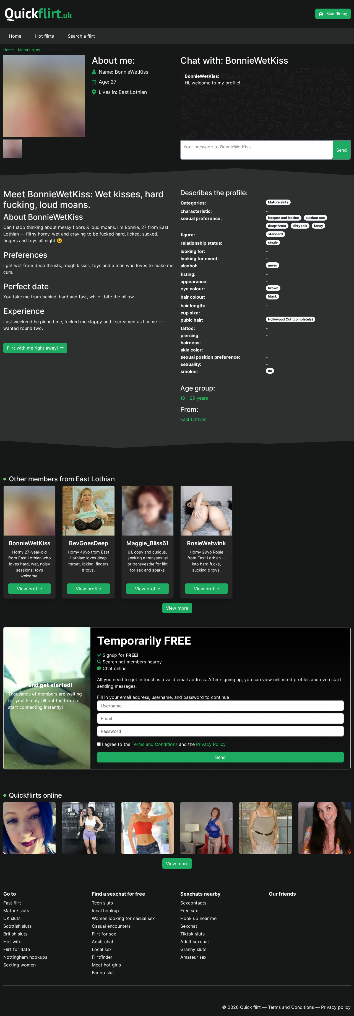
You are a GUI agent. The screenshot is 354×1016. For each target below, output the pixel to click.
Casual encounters (111, 926)
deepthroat (277, 226)
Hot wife (12, 941)
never (272, 265)
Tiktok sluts (192, 934)
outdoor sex (315, 218)
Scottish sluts (17, 926)
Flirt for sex (104, 934)
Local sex (102, 949)
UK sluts (11, 918)
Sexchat (188, 926)
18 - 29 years (194, 398)
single (273, 242)
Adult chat (102, 941)
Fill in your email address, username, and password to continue (163, 697)
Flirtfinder (102, 957)
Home (15, 36)
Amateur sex (193, 957)
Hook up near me (198, 918)
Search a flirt (81, 36)
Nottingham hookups (25, 957)
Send (220, 757)
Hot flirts (44, 36)
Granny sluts (193, 949)
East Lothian (193, 419)
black (272, 296)
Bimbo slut (103, 972)
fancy (318, 226)
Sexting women (19, 965)
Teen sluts (102, 903)
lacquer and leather (283, 218)
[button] (44, 96)
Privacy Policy (210, 744)
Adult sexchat (194, 941)
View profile (29, 588)
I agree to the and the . (164, 744)
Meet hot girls (106, 965)
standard (275, 234)
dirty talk (300, 226)
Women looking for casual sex (123, 918)
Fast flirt (12, 903)
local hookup (105, 910)
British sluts (15, 934)
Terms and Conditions (155, 744)
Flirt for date (16, 949)
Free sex (189, 910)
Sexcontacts (193, 903)
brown (273, 288)
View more (177, 608)
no (270, 371)
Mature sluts (29, 50)
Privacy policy (336, 1007)
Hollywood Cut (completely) (290, 319)
